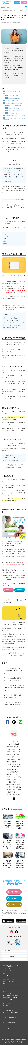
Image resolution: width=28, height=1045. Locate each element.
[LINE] (20, 722)
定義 (17, 22)
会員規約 (4, 991)
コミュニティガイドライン (8, 999)
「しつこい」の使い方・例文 (11, 100)
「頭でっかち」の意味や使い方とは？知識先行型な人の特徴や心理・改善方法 (20, 864)
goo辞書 (9, 181)
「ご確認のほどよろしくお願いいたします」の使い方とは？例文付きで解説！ (7, 864)
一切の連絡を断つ (11, 113)
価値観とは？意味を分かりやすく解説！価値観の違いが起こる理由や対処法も (20, 844)
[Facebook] (7, 722)
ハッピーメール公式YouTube (9, 1022)
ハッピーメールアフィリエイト (9, 1025)
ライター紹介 (5, 958)
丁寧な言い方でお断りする (13, 110)
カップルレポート (6, 1003)
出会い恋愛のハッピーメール (9, 10)
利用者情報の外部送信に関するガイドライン (12, 997)
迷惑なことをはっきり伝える (13, 105)
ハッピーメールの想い (7, 970)
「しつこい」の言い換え (12, 98)
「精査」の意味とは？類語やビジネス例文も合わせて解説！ (7, 824)
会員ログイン (5, 983)
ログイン (14, 904)
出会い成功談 (5, 1005)
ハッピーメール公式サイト (13, 794)
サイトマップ (5, 1030)
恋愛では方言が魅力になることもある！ (14, 115)
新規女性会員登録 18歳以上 (8, 979)
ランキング (5, 953)
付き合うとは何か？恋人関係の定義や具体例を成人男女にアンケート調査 (20, 825)
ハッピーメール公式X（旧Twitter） (10, 1017)
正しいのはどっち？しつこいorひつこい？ (13, 92)
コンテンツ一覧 (6, 1028)
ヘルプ (4, 985)
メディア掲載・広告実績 (8, 1010)
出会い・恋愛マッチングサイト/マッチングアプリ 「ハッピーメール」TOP (13, 966)
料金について (5, 973)
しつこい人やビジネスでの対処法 (12, 103)
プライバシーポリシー (7, 993)
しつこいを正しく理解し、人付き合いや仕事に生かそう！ (14, 118)
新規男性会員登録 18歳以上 (8, 981)
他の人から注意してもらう (13, 108)
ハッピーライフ (22, 10)
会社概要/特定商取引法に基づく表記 (10, 995)
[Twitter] (14, 722)
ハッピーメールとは (7, 968)
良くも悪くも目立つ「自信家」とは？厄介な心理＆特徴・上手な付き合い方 (7, 844)
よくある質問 (5, 975)
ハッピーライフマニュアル (8, 956)
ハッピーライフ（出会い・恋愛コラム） (11, 1012)
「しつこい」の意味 (11, 95)
